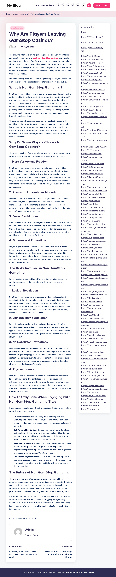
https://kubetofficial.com (93, 211)
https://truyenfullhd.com (92, 385)
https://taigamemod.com (93, 352)
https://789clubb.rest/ (92, 37)
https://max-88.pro (90, 221)
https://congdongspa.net (93, 291)
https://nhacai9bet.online (93, 224)
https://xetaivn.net (90, 409)
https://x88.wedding (91, 110)
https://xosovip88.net (91, 73)
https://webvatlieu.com (92, 399)
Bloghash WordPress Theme (80, 572)
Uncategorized (17, 28)
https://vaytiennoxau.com (93, 395)
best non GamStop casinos (45, 58)
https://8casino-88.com (92, 59)
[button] (101, 5)
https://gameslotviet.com (93, 197)
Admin (29, 529)
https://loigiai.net (89, 332)
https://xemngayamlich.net (94, 402)
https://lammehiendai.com (93, 328)
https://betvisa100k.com (93, 271)
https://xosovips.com (91, 153)
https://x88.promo (90, 150)
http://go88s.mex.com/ (92, 47)
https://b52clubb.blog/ (92, 42)
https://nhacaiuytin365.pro (94, 147)
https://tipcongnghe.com (93, 375)
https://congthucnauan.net (94, 295)
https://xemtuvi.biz (90, 406)
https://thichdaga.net (91, 79)
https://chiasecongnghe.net (94, 274)
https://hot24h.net (90, 315)
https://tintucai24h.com (92, 372)
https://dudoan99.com (92, 177)
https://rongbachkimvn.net (94, 76)
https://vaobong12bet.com (94, 130)
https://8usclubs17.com (92, 63)
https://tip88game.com (92, 167)
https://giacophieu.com (92, 305)
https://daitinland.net (91, 298)
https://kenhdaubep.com (93, 318)
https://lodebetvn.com (92, 214)
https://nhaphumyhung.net (93, 335)
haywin (84, 32)
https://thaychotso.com (92, 237)
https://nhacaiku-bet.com (93, 187)
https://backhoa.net (90, 244)
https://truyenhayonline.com (94, 389)
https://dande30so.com (92, 163)
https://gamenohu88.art (92, 194)
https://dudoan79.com (92, 170)
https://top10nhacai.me (92, 66)
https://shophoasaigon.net (94, 342)
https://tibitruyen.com (91, 369)
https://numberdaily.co (92, 338)
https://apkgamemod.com (93, 241)
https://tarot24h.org (91, 355)
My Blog (14, 5)
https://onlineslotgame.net (93, 69)
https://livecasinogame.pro (94, 207)
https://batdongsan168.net (94, 254)
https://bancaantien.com (93, 93)
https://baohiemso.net (92, 251)
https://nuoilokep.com (91, 234)
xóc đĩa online (87, 27)
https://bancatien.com (92, 113)
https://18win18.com (90, 56)
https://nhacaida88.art (92, 173)
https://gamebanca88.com (94, 190)
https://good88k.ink (90, 200)
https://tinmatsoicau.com (93, 89)
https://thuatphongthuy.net (94, 365)
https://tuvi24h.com (90, 392)
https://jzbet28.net (90, 204)
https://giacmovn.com (91, 301)
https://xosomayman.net (93, 106)
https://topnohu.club (91, 96)
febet (83, 51)
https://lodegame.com (92, 217)
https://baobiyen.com (91, 248)
